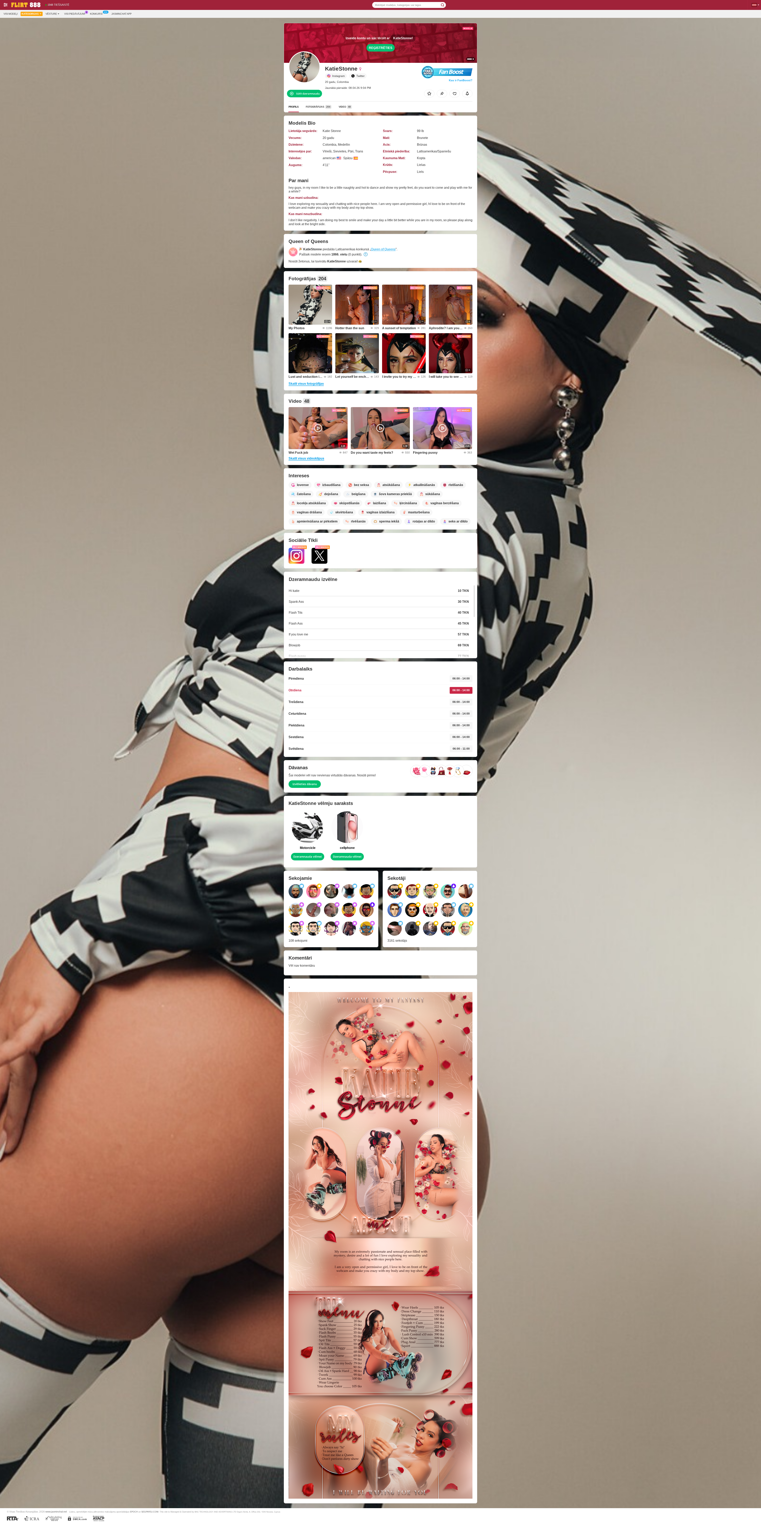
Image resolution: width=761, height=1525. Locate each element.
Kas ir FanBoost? (460, 80)
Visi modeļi (11, 13)
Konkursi (96, 13)
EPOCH (134, 1512)
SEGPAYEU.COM (149, 1512)
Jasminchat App (121, 13)
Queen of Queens (383, 249)
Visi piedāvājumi (74, 13)
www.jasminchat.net (56, 1511)
